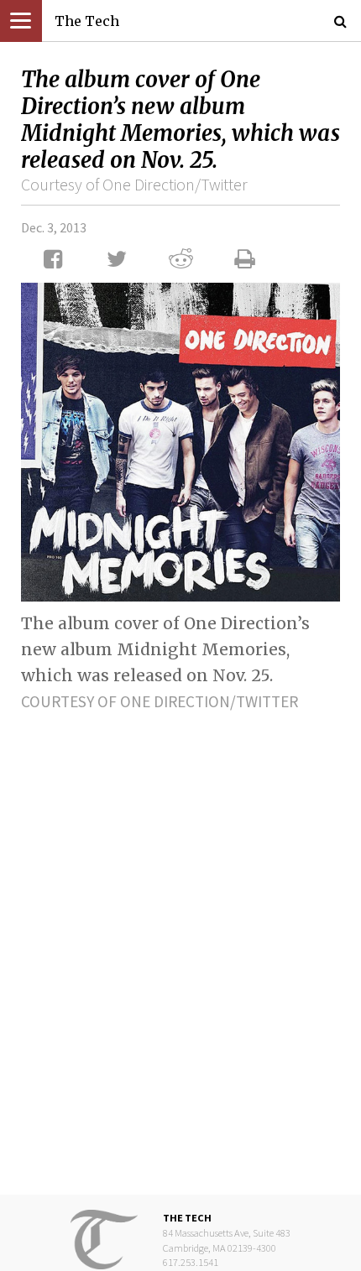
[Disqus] (180, 939)
